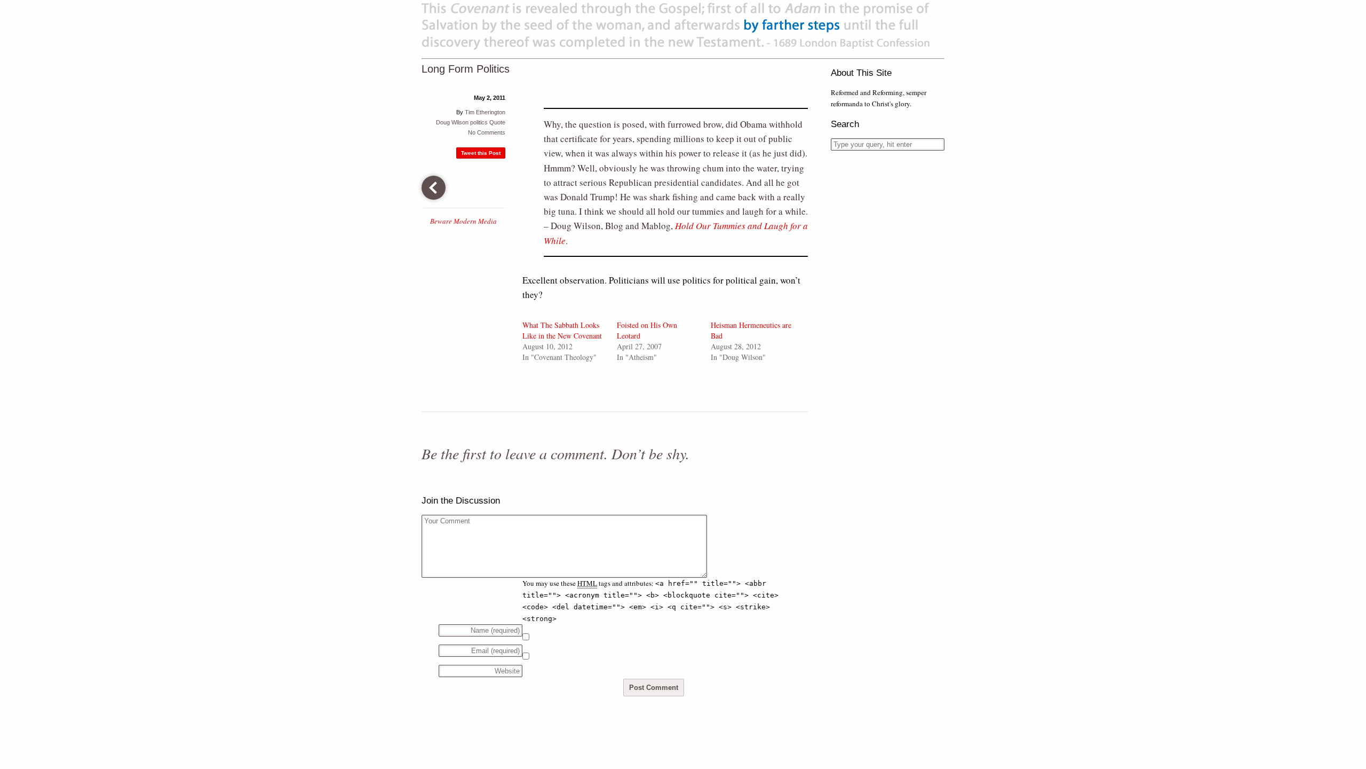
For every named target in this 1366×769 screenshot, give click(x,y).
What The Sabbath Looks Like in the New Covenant (562, 330)
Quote (497, 122)
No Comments (486, 132)
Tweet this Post (481, 153)
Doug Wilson (452, 122)
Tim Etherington (485, 112)
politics (479, 122)
